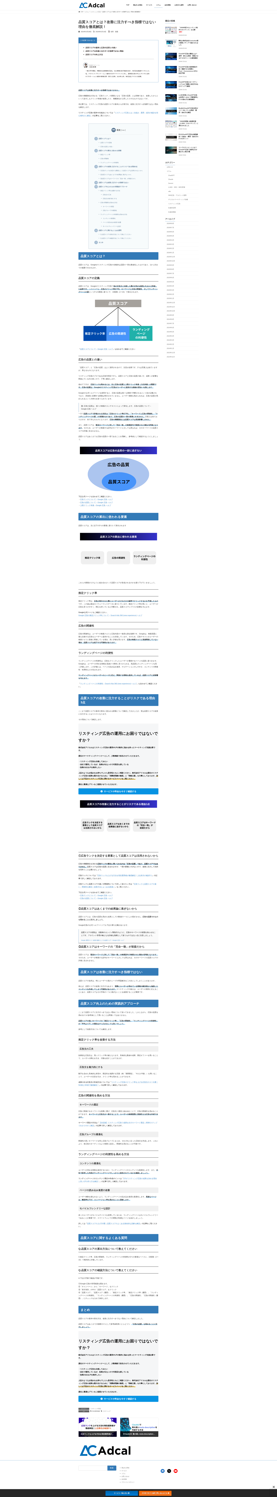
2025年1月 (170, 298)
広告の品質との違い (106, 146)
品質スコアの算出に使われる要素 (110, 150)
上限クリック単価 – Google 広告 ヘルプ (95, 505)
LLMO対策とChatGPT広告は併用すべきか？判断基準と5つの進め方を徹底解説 (188, 97)
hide (123, 130)
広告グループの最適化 (110, 210)
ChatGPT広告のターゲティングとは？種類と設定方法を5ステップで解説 (188, 84)
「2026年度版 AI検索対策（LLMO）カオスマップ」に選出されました (188, 123)
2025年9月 (170, 265)
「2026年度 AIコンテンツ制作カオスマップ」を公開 (188, 30)
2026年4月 (170, 240)
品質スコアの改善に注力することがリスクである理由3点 (118, 166)
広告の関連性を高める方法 (108, 202)
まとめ (101, 242)
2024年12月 (171, 302)
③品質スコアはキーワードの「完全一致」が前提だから (118, 178)
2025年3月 (170, 290)
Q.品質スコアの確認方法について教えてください (115, 238)
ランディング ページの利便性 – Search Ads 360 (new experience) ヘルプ (108, 684)
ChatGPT (171, 175)
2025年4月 (170, 286)
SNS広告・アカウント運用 (177, 195)
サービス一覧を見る (121, 1493)
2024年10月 (171, 311)
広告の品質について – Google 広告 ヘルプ (96, 502)
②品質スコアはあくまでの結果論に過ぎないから (115, 174)
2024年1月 (170, 348)
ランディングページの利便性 (109, 162)
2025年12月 (171, 257)
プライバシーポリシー (128, 1482)
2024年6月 (170, 327)
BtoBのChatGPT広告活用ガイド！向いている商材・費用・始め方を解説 (188, 110)
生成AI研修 (172, 212)
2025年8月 (170, 269)
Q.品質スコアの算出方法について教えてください (115, 234)
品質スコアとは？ (105, 138)
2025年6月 (170, 277)
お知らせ (170, 167)
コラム (169, 171)
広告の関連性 (104, 158)
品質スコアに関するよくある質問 (110, 230)
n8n (169, 191)
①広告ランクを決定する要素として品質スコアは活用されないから (121, 170)
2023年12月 (171, 352)
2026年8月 (170, 223)
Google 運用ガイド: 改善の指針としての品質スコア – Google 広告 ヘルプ (102, 940)
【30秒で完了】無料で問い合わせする (154, 1493)
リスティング (106, 1411)
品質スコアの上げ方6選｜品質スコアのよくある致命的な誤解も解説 (113, 1223)
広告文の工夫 (107, 194)
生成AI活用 (172, 208)
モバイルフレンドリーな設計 (112, 226)
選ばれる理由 (125, 1467)
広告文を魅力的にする (110, 198)
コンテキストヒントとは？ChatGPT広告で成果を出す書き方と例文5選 (188, 149)
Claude (170, 179)
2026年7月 (170, 227)
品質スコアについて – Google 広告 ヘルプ (96, 349)
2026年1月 (170, 252)
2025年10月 (171, 261)
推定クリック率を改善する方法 (110, 190)
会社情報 (124, 1479)
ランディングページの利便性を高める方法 (113, 214)
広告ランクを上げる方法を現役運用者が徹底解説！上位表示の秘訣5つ (124, 875)
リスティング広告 (95, 1408)
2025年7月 (170, 273)
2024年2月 (170, 344)
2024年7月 (170, 323)
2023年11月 (171, 357)
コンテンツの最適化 (109, 218)
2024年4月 (170, 336)
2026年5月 (170, 236)
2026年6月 (170, 232)
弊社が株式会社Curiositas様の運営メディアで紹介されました (188, 43)
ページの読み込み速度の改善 (112, 222)
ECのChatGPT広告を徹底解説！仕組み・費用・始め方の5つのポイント (188, 136)
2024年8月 (170, 319)
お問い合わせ (125, 1476)
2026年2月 (170, 248)
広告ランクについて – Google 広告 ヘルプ (96, 499)
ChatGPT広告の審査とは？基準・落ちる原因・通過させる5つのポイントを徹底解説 (188, 56)
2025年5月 (170, 282)
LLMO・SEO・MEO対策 (176, 187)
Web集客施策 (96, 1411)
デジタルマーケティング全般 (178, 199)
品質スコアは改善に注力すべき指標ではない (114, 182)
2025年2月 (170, 294)
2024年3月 (170, 340)
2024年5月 (170, 332)
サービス (124, 1470)
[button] (118, 791)
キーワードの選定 (108, 206)
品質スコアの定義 (106, 142)
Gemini (170, 183)
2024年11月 (171, 307)
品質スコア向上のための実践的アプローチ (113, 186)
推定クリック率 (105, 154)
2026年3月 (170, 244)
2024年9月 (170, 315)
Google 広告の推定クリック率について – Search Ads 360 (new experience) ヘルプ (110, 615)
